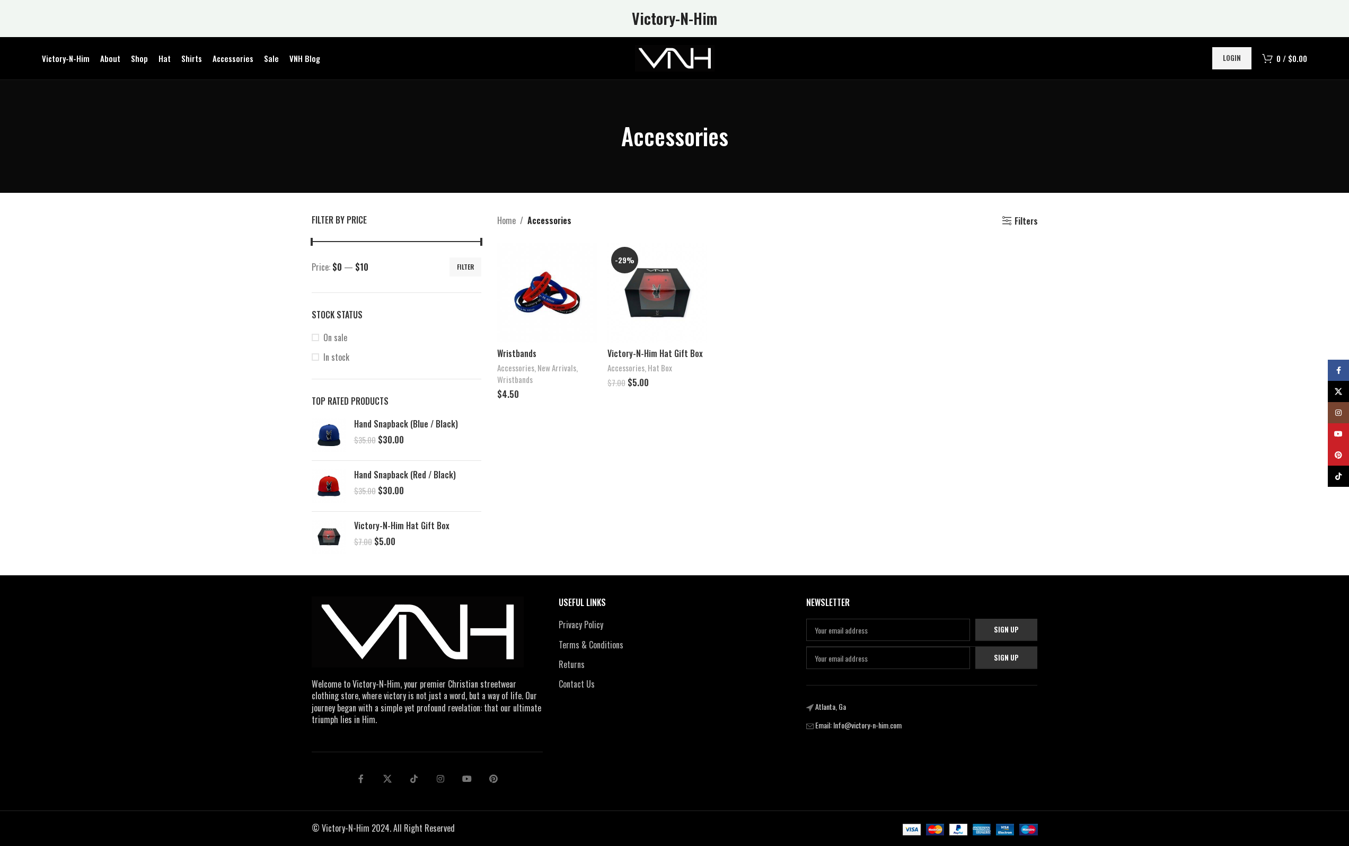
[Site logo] (675, 57)
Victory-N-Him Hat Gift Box (401, 525)
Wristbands (516, 353)
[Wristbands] (547, 293)
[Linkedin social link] (440, 778)
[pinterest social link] (493, 778)
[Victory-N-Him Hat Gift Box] (329, 537)
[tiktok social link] (414, 778)
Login (1232, 57)
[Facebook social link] (361, 778)
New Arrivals (556, 367)
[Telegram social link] (467, 778)
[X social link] (387, 778)
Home (506, 220)
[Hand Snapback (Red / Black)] (329, 486)
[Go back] (608, 136)
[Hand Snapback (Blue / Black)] (329, 435)
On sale (335, 337)
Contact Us (577, 684)
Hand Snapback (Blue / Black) (406, 424)
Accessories (515, 367)
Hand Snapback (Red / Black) (405, 474)
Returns (572, 664)
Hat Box (660, 367)
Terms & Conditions (591, 645)
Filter (465, 266)
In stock (336, 357)
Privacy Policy (581, 624)
